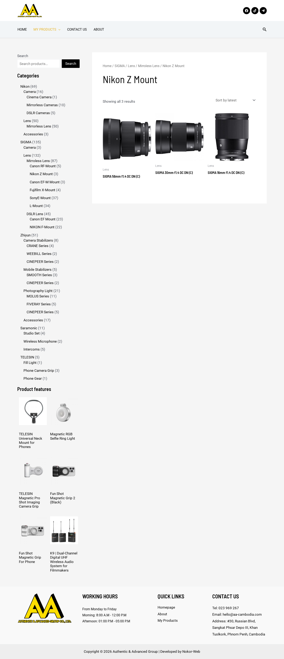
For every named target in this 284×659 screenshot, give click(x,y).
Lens (131, 66)
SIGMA (120, 66)
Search (22, 56)
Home (22, 29)
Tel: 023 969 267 (225, 608)
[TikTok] (254, 10)
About (99, 29)
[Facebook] (246, 10)
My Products (44, 29)
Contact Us (77, 29)
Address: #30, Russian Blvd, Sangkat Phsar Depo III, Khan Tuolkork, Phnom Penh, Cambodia (238, 627)
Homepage (166, 607)
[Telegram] (263, 10)
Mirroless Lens (148, 66)
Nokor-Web (191, 651)
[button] (58, 29)
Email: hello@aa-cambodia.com (237, 614)
